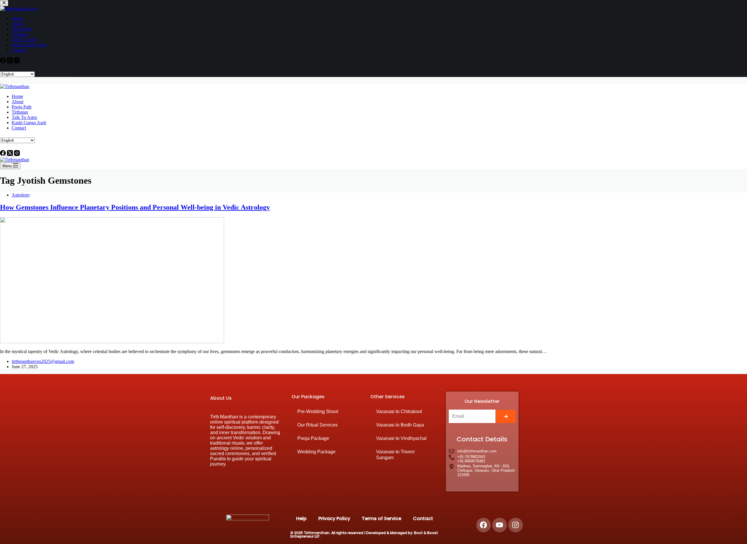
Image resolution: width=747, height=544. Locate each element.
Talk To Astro (24, 117)
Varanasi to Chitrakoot (399, 411)
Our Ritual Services (317, 424)
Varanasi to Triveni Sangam (395, 454)
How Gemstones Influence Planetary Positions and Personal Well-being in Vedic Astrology (135, 207)
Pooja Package (313, 438)
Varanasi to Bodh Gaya (400, 424)
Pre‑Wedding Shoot (317, 411)
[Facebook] (3, 154)
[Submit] (506, 416)
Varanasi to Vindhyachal (401, 438)
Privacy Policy (334, 518)
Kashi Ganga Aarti (29, 122)
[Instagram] (17, 154)
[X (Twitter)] (10, 154)
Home (17, 96)
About (17, 101)
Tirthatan (20, 112)
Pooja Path (22, 106)
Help (301, 518)
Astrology (21, 194)
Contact (19, 127)
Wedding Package (316, 451)
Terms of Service (381, 518)
